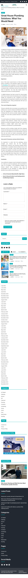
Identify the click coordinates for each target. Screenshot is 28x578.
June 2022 (3, 370)
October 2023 (4, 343)
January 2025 (4, 313)
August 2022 (4, 366)
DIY (2, 398)
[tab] (5, 252)
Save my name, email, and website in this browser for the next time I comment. (14, 222)
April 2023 (3, 356)
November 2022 (5, 362)
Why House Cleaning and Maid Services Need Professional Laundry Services (13, 483)
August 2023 (4, 347)
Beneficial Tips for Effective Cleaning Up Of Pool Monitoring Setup (18, 266)
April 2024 (3, 331)
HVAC (2, 410)
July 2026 (3, 285)
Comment (6, 191)
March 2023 (4, 358)
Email (5, 209)
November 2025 (5, 295)
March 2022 (4, 376)
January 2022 (4, 380)
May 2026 (3, 289)
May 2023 (3, 354)
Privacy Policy (14, 1)
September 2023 (5, 345)
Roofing (3, 416)
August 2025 (4, 299)
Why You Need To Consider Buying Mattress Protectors (17, 274)
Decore (2, 396)
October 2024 (4, 319)
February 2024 (4, 335)
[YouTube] (24, 1)
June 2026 (3, 287)
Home (2, 1)
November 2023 (5, 341)
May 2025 (3, 305)
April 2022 (3, 374)
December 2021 (4, 382)
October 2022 (4, 364)
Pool (11, 263)
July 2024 (3, 325)
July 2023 (3, 349)
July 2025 (3, 301)
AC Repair (3, 392)
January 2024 (4, 337)
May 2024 (3, 329)
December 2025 (4, 293)
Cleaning (3, 394)
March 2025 (4, 309)
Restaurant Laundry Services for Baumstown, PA (12, 496)
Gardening (3, 406)
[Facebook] (20, 1)
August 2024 (4, 323)
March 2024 (4, 333)
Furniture (3, 404)
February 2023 (4, 360)
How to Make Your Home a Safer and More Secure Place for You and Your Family (18, 258)
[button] (26, 468)
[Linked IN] (26, 1)
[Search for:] (11, 238)
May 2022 (3, 372)
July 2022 (3, 368)
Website (5, 215)
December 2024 (4, 315)
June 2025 (3, 303)
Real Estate (3, 414)
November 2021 (5, 384)
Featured (3, 400)
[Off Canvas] (2, 5)
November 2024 (5, 317)
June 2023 (3, 352)
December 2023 (4, 339)
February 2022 (4, 378)
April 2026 (3, 291)
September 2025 (5, 297)
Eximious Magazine (23, 572)
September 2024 (5, 321)
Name (5, 203)
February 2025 (4, 311)
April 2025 (3, 307)
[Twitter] (22, 1)
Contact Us (7, 1)
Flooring (3, 402)
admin (4, 24)
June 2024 (3, 327)
